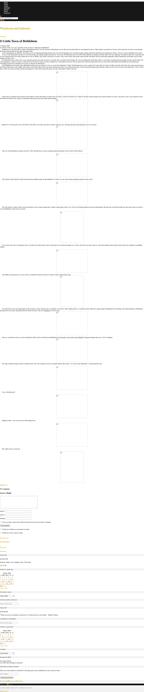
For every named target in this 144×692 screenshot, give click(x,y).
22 (1, 584)
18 (7, 582)
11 (7, 579)
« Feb (2, 588)
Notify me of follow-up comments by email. (15, 529)
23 (3, 584)
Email (2, 515)
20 (11, 582)
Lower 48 (7, 13)
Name (2, 511)
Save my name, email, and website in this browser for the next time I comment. (26, 522)
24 (5, 584)
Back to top (4, 691)
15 (1, 582)
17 (5, 582)
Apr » (6, 588)
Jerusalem (7, 8)
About (6, 4)
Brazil (6, 11)
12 (9, 579)
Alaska (6, 6)
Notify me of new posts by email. (12, 533)
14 (13, 579)
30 (3, 586)
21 (13, 582)
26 (9, 584)
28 (13, 584)
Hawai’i (6, 9)
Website (2, 518)
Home (6, 2)
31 (5, 586)
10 (5, 579)
